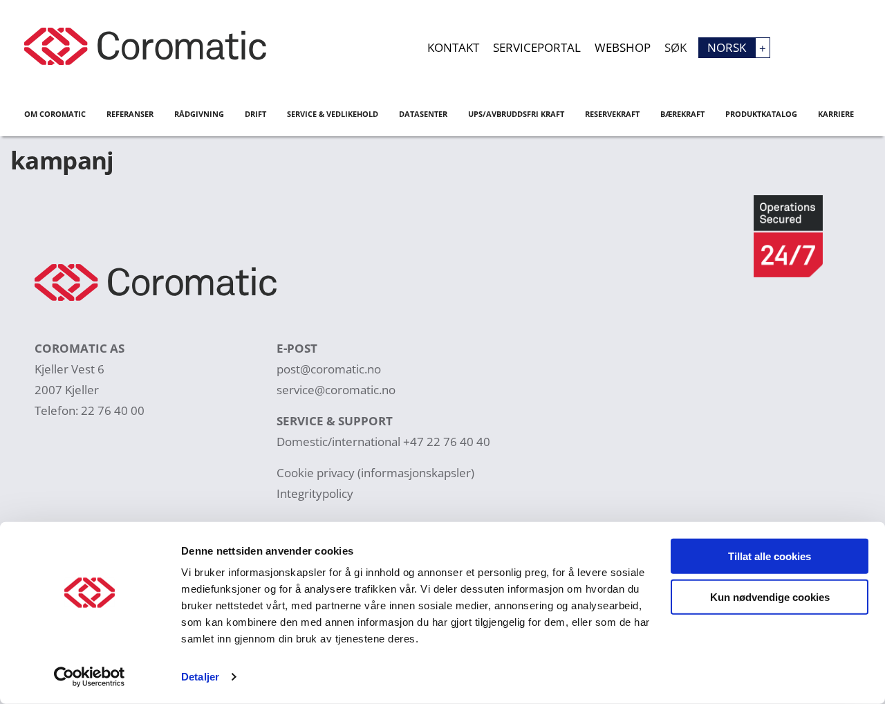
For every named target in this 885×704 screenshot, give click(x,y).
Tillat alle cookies (769, 556)
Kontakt (453, 47)
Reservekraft (612, 114)
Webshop (623, 47)
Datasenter (423, 114)
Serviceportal (537, 47)
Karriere (836, 114)
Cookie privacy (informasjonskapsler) (375, 473)
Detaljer (200, 677)
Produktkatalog (761, 114)
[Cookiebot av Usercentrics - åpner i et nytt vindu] (89, 677)
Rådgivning (199, 114)
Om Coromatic (55, 114)
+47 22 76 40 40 (446, 442)
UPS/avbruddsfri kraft (516, 114)
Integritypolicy (315, 493)
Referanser (129, 114)
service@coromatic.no (336, 390)
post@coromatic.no (329, 369)
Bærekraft (682, 114)
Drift (255, 114)
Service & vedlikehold (332, 114)
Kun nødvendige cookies (770, 596)
